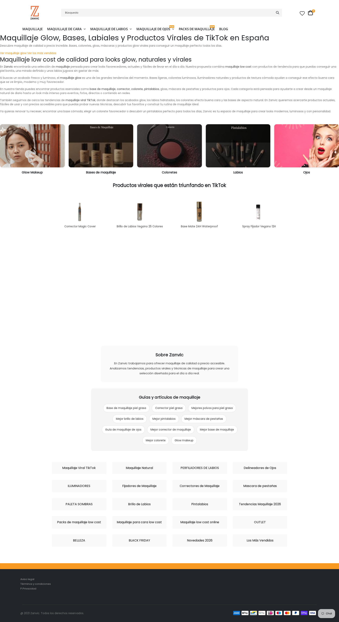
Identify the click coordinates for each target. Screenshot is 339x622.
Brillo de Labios (139, 504)
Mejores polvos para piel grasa (212, 408)
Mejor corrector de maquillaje (170, 430)
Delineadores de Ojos (260, 468)
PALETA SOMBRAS (79, 504)
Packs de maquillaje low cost (79, 522)
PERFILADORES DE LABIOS (199, 468)
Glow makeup (184, 440)
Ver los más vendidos (41, 53)
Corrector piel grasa (168, 408)
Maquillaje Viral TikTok (79, 468)
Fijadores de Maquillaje (139, 486)
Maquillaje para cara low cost (139, 522)
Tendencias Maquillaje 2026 (260, 504)
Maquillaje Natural (139, 468)
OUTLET (260, 522)
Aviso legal (27, 579)
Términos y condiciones (35, 584)
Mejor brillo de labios (129, 419)
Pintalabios (199, 504)
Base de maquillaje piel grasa (126, 408)
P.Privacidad (28, 588)
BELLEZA (79, 540)
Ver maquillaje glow (13, 53)
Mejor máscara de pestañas (204, 419)
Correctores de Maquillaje (200, 486)
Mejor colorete (156, 440)
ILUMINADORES (79, 486)
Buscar (277, 13)
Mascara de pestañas (260, 486)
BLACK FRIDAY (139, 540)
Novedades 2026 (199, 540)
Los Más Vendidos (260, 540)
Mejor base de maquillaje (217, 430)
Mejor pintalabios (164, 419)
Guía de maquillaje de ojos (123, 430)
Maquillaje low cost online (199, 522)
